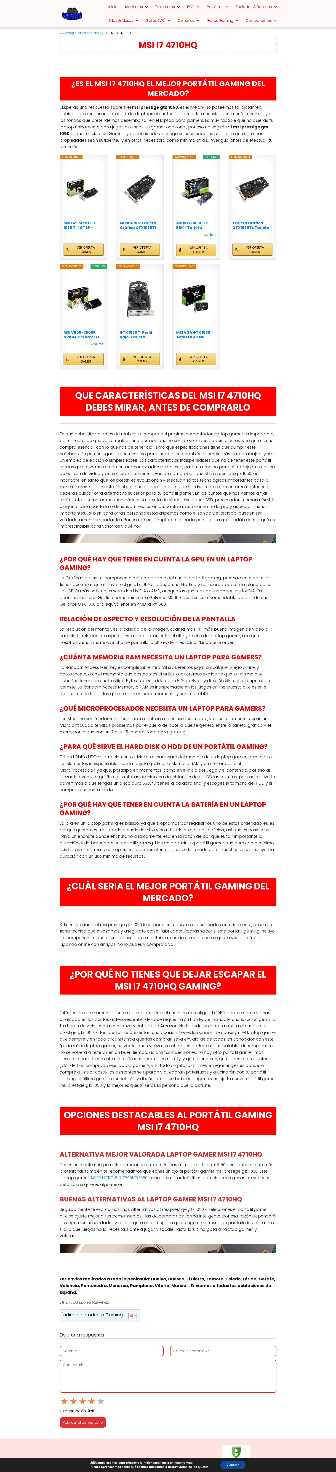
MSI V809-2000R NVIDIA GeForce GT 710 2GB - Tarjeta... (82, 334)
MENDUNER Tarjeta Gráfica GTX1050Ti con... (138, 225)
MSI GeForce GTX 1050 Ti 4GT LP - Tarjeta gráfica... (80, 225)
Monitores (134, 6)
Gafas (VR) (155, 20)
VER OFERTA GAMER (86, 249)
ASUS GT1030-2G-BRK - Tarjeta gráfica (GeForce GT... (193, 225)
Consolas (186, 20)
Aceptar (233, 1465)
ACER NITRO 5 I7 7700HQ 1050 (118, 1178)
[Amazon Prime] (210, 235)
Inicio (112, 6)
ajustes (203, 1467)
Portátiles (215, 6)
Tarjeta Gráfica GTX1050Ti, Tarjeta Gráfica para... (250, 225)
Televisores (165, 6)
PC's (191, 6)
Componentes (259, 20)
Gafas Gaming (220, 20)
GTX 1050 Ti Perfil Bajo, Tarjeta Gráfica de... (136, 334)
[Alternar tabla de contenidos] (130, 1316)
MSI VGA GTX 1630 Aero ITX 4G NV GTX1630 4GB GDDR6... (193, 334)
